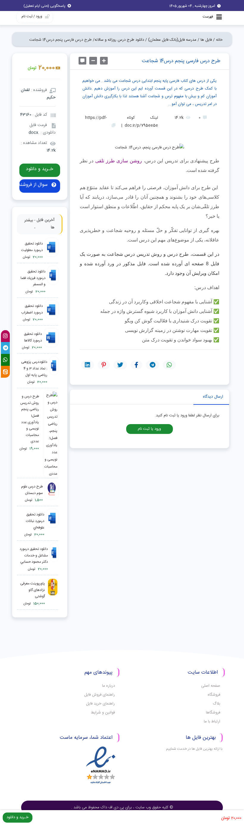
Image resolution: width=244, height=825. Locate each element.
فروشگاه (214, 694)
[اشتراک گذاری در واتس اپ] (169, 364)
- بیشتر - (29, 224)
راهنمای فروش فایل (99, 694)
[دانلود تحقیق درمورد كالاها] (51, 341)
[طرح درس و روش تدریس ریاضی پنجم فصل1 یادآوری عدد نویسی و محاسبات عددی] (49, 434)
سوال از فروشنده (34, 185)
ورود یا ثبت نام (149, 429)
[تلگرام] (5, 348)
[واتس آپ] (5, 360)
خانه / (218, 40)
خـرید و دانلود (39, 169)
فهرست (208, 17)
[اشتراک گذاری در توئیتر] (120, 364)
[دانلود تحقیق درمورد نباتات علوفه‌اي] (52, 524)
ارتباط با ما (212, 721)
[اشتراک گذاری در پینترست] (104, 364)
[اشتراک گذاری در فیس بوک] (136, 364)
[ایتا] (5, 372)
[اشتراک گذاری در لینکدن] (87, 364)
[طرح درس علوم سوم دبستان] (51, 493)
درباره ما (108, 686)
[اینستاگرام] (5, 336)
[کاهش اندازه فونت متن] (93, 61)
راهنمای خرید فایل (100, 703)
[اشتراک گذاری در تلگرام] (152, 364)
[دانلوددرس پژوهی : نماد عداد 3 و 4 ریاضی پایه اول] (54, 372)
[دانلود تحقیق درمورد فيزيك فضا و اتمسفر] (53, 281)
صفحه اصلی (210, 686)
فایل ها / (205, 40)
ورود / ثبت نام (31, 16)
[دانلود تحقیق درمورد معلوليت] (51, 250)
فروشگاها (213, 712)
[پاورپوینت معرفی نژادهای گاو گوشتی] (52, 593)
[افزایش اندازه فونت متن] (104, 61)
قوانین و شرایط (103, 712)
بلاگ (216, 703)
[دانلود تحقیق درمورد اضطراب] (51, 313)
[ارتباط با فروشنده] (82, 61)
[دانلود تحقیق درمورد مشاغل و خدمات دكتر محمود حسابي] (54, 559)
